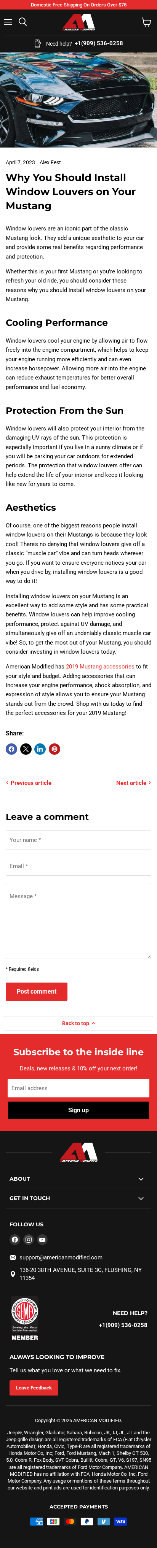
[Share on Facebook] (11, 749)
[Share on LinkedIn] (40, 749)
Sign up (78, 1110)
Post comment (36, 991)
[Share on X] (26, 749)
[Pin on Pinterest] (54, 749)
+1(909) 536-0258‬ (123, 1325)
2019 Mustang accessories (100, 666)
